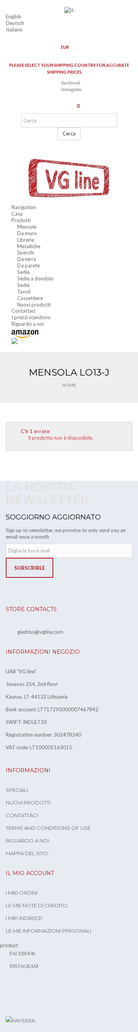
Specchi (25, 252)
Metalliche (28, 246)
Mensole (26, 227)
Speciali (17, 790)
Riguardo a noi (27, 840)
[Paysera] (20, 1020)
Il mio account (30, 873)
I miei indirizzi (24, 918)
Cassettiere (30, 298)
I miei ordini (22, 893)
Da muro (27, 233)
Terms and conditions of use (48, 828)
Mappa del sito (27, 853)
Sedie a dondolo (35, 278)
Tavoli (24, 291)
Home (69, 385)
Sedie (23, 272)
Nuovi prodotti (34, 305)
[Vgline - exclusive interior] (69, 178)
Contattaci (22, 815)
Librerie (25, 240)
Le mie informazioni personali (48, 931)
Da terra (26, 259)
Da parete (28, 265)
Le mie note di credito (36, 905)
